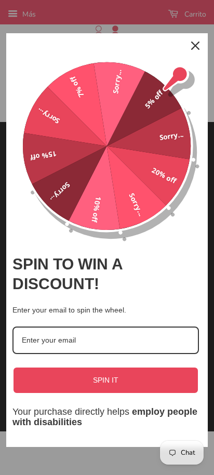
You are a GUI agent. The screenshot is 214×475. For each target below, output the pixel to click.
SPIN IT (105, 380)
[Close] (195, 45)
